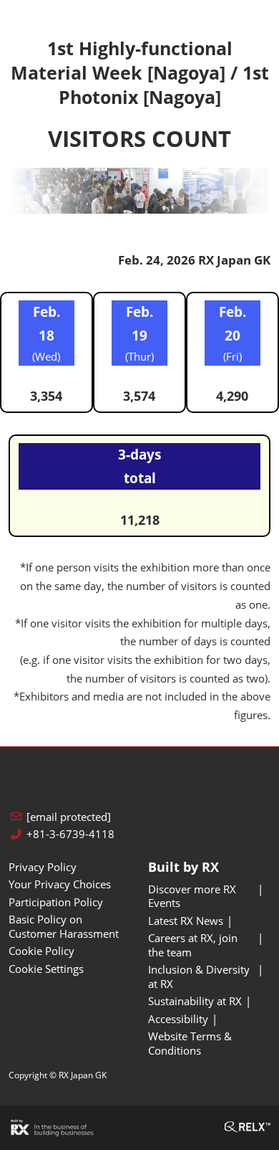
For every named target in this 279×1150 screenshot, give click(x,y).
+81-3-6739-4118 (70, 834)
